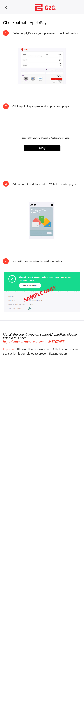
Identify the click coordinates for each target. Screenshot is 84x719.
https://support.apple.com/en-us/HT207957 (33, 342)
